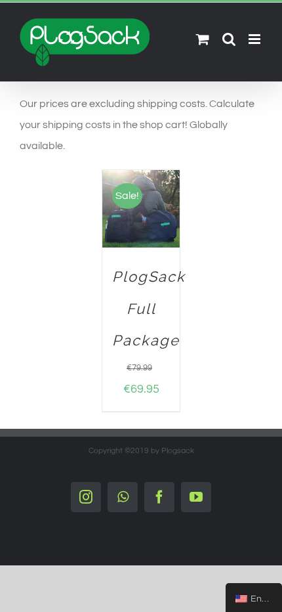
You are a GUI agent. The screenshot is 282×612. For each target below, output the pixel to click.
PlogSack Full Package (149, 308)
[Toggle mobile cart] (202, 39)
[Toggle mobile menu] (255, 39)
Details (126, 229)
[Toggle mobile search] (228, 39)
